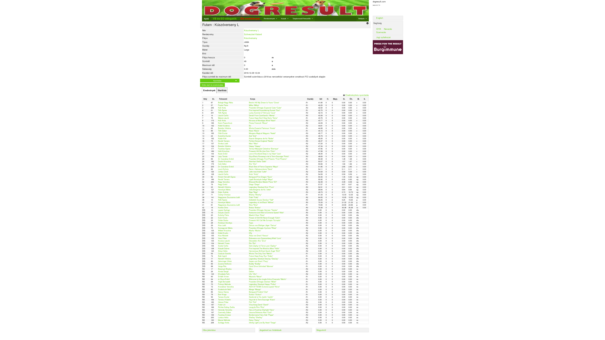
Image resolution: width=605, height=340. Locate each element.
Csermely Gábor (224, 312)
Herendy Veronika (225, 310)
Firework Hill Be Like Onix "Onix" (262, 151)
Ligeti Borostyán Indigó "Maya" (261, 179)
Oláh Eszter (223, 133)
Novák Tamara (223, 141)
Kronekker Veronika (226, 286)
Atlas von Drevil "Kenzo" (258, 235)
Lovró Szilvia (223, 169)
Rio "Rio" (252, 243)
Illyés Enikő (222, 153)
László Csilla (223, 115)
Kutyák (283, 18)
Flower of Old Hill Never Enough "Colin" (264, 217)
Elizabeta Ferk (224, 274)
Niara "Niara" (254, 130)
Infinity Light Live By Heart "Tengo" (262, 322)
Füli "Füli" (253, 302)
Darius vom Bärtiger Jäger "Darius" (263, 225)
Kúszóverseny (250, 38)
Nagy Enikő (222, 184)
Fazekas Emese (224, 315)
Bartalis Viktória (224, 128)
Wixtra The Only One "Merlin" (260, 253)
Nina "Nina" (253, 205)
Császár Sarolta (224, 253)
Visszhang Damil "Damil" (259, 304)
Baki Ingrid (222, 256)
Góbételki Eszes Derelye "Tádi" (261, 199)
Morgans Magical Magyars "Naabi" (262, 133)
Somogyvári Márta (225, 228)
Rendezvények (269, 18)
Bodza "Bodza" (255, 207)
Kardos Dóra (223, 207)
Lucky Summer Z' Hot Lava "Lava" (262, 112)
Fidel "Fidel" (254, 197)
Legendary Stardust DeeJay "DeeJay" (263, 258)
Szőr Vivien (222, 217)
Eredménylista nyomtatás (357, 95)
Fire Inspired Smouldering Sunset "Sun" (264, 110)
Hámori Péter (223, 302)
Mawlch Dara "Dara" (257, 215)
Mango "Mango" (255, 289)
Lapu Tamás (223, 156)
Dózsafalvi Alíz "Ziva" (257, 240)
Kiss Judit (222, 225)
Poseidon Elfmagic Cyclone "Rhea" (263, 228)
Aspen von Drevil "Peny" (258, 261)
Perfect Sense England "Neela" (261, 141)
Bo (250, 125)
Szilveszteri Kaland (253, 34)
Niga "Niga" (253, 192)
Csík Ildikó (222, 164)
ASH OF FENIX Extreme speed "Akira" (264, 286)
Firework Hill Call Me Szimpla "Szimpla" (265, 220)
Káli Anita (222, 107)
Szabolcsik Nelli (224, 289)
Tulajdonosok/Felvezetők (302, 18)
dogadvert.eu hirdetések (271, 330)
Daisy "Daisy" (254, 320)
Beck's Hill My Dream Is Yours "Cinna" (264, 102)
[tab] (209, 90)
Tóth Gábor (222, 130)
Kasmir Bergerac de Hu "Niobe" (261, 138)
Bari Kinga (222, 294)
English (379, 17)
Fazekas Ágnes (224, 148)
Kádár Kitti (222, 138)
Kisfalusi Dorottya (225, 222)
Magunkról (321, 330)
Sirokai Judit (223, 143)
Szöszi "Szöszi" (255, 294)
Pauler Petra (223, 105)
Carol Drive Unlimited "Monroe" (261, 266)
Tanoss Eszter (223, 297)
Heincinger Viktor (225, 261)
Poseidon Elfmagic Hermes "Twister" (263, 210)
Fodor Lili (221, 304)
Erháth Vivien (223, 276)
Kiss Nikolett (223, 235)
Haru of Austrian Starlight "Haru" (261, 310)
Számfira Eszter (224, 136)
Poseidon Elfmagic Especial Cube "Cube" (265, 107)
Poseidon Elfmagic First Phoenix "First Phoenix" (268, 159)
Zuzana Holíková (224, 263)
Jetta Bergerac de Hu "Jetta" (260, 189)
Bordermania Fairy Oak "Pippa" (261, 315)
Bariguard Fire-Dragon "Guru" (260, 177)
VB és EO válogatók (225, 18)
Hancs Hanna (223, 292)
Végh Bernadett (224, 281)
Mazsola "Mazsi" (255, 276)
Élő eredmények (250, 18)
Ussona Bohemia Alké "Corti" (260, 312)
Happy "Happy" (255, 146)
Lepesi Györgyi (224, 210)
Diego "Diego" (254, 184)
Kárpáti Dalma (223, 248)
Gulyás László (223, 212)
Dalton (251, 271)
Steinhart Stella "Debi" (257, 161)
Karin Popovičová (225, 123)
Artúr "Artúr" (254, 174)
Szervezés (381, 32)
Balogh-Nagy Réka (225, 102)
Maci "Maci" (253, 143)
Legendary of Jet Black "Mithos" (261, 202)
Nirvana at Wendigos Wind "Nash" (262, 120)
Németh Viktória (224, 187)
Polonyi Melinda (224, 284)
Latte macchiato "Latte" (258, 171)
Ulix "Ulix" (253, 274)
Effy (250, 233)
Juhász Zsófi (223, 171)
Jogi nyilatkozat (383, 37)
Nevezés (388, 28)
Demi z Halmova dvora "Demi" (261, 169)
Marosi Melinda (224, 320)
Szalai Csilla (223, 245)
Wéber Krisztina (224, 230)
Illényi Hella (222, 251)
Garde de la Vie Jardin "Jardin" (261, 297)
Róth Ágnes (222, 199)
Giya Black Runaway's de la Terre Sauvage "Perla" (269, 156)
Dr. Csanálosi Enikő (226, 159)
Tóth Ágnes (222, 110)
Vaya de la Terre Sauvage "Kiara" (262, 299)
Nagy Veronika (224, 182)
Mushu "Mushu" (255, 230)
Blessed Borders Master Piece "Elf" (263, 182)
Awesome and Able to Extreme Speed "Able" (266, 212)
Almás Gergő (223, 271)
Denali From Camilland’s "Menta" (262, 115)
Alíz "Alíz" (253, 164)
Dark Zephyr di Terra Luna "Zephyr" (263, 245)
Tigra (251, 222)
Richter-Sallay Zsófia (226, 307)
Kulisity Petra (223, 215)
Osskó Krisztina (224, 161)
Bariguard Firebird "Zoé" (258, 292)
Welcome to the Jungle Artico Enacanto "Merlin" (267, 279)
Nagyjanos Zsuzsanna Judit (229, 197)
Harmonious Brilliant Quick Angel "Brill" (264, 251)
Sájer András (223, 192)
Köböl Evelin (223, 233)
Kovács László (224, 240)
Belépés (361, 18)
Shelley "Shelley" (256, 317)
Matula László (223, 118)
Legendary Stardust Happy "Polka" (262, 284)
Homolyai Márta (224, 189)
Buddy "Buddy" (255, 263)
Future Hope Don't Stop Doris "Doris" (263, 118)
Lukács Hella (223, 317)
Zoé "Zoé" (253, 136)
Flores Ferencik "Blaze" (258, 123)
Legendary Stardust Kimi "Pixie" (261, 187)
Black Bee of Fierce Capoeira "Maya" (263, 166)
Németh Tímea (223, 243)
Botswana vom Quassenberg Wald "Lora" (265, 238)
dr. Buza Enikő (224, 279)
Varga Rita (222, 266)
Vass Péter (222, 238)
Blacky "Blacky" (255, 194)
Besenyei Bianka (224, 269)
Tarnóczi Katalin (224, 299)
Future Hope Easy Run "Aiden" (261, 256)
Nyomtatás (217, 80)
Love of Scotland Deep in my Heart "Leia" (265, 153)
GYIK (378, 28)
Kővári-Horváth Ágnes (227, 177)
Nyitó (206, 18)
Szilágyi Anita (223, 322)
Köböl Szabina (224, 125)
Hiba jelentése (209, 330)
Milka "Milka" (254, 105)
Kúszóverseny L (251, 30)
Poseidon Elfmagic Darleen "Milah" (262, 281)
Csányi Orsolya (224, 194)
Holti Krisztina (223, 151)
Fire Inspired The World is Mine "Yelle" (264, 248)
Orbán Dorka (223, 220)
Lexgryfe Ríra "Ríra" (257, 307)
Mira (250, 269)
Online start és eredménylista (212, 85)
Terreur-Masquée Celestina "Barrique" (264, 148)
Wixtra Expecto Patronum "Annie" (262, 128)
